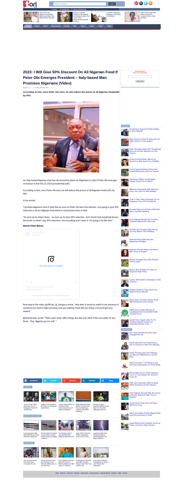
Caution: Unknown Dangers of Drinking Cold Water (114, 14)
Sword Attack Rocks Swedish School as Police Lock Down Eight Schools (144, 424)
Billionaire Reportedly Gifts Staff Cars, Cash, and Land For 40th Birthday (144, 190)
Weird (100, 26)
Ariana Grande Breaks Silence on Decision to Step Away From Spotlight (144, 160)
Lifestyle (66, 26)
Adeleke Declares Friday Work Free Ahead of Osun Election (143, 291)
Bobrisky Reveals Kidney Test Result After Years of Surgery (143, 251)
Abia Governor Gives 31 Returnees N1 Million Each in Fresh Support (144, 140)
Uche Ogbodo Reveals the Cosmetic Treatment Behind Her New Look (143, 220)
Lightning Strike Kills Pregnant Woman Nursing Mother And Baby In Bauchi (100, 435)
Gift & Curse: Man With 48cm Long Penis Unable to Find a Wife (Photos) (148, 15)
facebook (114, 473)
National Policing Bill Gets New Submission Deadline (141, 240)
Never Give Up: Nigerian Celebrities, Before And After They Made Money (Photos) (47, 15)
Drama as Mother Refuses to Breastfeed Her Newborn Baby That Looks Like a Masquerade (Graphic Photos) (81, 17)
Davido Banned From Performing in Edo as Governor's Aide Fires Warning (144, 344)
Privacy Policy (85, 473)
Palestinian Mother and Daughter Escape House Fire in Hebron (142, 180)
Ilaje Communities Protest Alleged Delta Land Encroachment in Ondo (144, 414)
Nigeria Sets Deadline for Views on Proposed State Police (143, 271)
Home (55, 9)
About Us (62, 473)
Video (109, 26)
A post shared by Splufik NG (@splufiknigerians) (51, 295)
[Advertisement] (91, 48)
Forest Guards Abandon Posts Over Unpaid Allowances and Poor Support (144, 170)
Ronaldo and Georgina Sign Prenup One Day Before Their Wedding (143, 230)
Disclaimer (77, 473)
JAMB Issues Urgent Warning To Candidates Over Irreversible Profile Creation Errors (143, 312)
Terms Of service (94, 473)
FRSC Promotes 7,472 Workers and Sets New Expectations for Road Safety (144, 364)
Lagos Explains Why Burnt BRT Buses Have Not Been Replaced (31, 435)
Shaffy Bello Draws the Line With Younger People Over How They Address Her (84, 463)
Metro (92, 26)
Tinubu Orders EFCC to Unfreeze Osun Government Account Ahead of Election (66, 407)
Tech (75, 26)
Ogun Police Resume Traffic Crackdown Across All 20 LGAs (83, 435)
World (45, 26)
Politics (37, 26)
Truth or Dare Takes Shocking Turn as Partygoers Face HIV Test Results (144, 200)
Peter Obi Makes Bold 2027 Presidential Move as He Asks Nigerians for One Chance (145, 151)
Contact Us (65, 9)
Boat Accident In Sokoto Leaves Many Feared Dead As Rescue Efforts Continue (49, 435)
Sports (83, 26)
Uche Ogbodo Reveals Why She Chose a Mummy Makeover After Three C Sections (144, 395)
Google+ (124, 473)
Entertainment (56, 26)
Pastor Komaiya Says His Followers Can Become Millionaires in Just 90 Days (143, 355)
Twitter (119, 473)
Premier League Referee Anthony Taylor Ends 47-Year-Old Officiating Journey (101, 407)
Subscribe (140, 81)
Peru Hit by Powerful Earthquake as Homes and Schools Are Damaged (100, 463)
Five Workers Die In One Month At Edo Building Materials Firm (66, 435)
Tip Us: (79, 9)
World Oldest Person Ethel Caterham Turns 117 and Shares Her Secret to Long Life (144, 375)
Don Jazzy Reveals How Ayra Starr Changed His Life (30, 462)
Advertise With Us (105, 473)
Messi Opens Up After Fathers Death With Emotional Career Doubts (143, 301)
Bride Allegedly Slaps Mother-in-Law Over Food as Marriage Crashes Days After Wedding (83, 408)
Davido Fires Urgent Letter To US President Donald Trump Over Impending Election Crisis (142, 322)
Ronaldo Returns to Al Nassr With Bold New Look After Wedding (144, 210)
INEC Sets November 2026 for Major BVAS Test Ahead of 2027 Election (143, 384)
